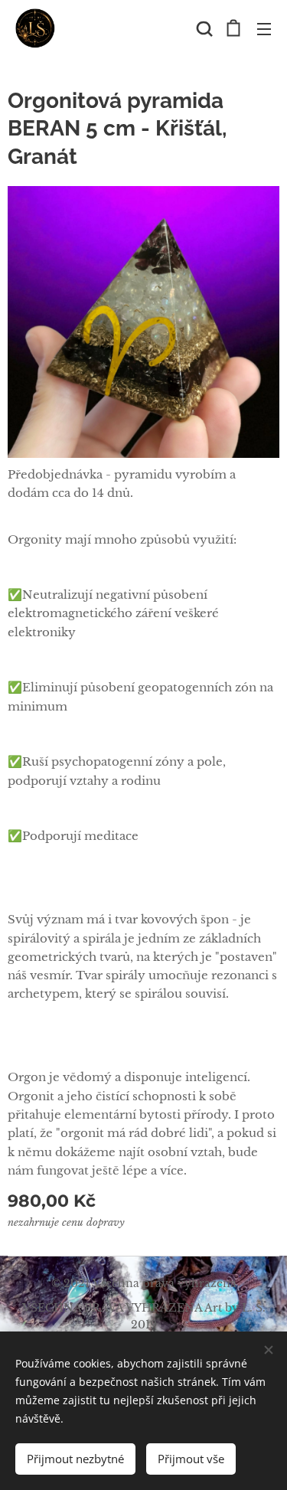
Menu (264, 28)
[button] (203, 28)
